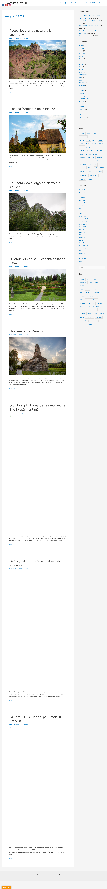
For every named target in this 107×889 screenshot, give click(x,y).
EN (87, 3)
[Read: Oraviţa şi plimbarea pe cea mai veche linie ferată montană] (36, 474)
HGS (96, 150)
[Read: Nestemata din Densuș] (37, 356)
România (25, 38)
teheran (90, 167)
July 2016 (81, 250)
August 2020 (82, 227)
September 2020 (83, 224)
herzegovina (90, 150)
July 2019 (81, 235)
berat (96, 137)
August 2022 (82, 200)
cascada (100, 140)
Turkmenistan (83, 117)
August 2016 (82, 248)
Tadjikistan (82, 109)
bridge (88, 140)
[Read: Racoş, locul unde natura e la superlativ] (37, 59)
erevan (82, 147)
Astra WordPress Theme (67, 874)
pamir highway (96, 160)
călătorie (101, 143)
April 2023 (82, 192)
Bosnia (81, 56)
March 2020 (82, 232)
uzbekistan (99, 171)
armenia (95, 133)
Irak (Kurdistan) (83, 74)
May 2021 (81, 211)
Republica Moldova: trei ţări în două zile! (90, 20)
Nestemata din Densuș (26, 331)
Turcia (80, 114)
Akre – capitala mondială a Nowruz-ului (90, 26)
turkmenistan (89, 171)
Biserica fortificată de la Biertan (32, 109)
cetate (87, 143)
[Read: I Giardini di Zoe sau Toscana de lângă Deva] (37, 285)
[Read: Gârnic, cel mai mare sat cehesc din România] (37, 630)
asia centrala (83, 137)
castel (81, 143)
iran (81, 154)
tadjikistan (82, 168)
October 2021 (82, 205)
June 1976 (82, 261)
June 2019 (82, 237)
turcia (82, 171)
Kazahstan (82, 85)
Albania (81, 45)
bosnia (82, 140)
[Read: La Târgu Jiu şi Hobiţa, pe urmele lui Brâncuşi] (37, 786)
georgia (88, 147)
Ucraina (81, 120)
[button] (99, 3)
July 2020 (81, 229)
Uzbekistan (82, 122)
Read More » (12, 92)
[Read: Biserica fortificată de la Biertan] (37, 133)
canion (94, 140)
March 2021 (82, 213)
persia (90, 164)
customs (94, 143)
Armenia (81, 48)
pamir (88, 160)
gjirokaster (96, 147)
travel (102, 168)
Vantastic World (17, 2)
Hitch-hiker (82, 69)
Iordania (81, 72)
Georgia (81, 64)
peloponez (83, 164)
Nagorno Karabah (84, 98)
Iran (80, 77)
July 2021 (81, 208)
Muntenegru (82, 96)
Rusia (80, 104)
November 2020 (83, 219)
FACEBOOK (93, 3)
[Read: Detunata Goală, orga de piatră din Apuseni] (37, 212)
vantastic (83, 175)
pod (95, 164)
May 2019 (81, 240)
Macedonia (82, 90)
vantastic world (93, 175)
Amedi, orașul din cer (85, 36)
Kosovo (81, 88)
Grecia (81, 67)
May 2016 (81, 256)
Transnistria (82, 112)
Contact (82, 3)
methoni (82, 160)
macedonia (99, 157)
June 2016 (82, 253)
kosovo (95, 154)
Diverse (81, 61)
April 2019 (82, 243)
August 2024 (82, 189)
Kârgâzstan (82, 83)
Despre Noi (74, 3)
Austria (81, 51)
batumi (90, 137)
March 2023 (82, 195)
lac (94, 157)
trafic (96, 167)
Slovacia (81, 106)
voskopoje (82, 179)
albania (82, 133)
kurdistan (82, 157)
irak (101, 150)
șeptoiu (90, 179)
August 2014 (82, 258)
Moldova (81, 93)
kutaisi (88, 157)
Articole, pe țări (63, 3)
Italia (80, 80)
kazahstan (88, 154)
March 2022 (82, 203)
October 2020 (83, 221)
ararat (88, 133)
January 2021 (82, 216)
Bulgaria (81, 59)
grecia (82, 150)
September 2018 (83, 245)
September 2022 (83, 197)
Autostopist (82, 53)
